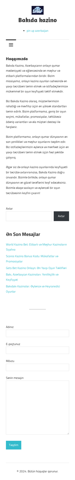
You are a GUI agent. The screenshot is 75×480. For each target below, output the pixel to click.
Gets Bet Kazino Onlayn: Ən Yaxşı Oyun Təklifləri (36, 268)
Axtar (9, 208)
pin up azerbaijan (37, 30)
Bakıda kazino (37, 20)
